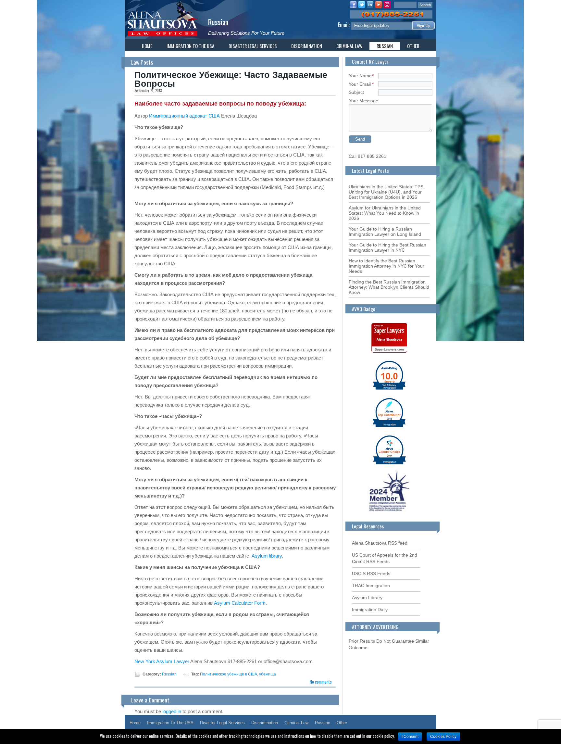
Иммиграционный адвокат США (184, 116)
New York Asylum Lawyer (162, 661)
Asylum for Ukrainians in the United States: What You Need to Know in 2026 (385, 213)
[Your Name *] (405, 75)
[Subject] (405, 92)
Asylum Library (367, 597)
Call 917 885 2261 (367, 156)
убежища (267, 674)
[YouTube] (378, 6)
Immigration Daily (370, 609)
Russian (218, 21)
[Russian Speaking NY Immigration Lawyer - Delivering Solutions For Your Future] (162, 37)
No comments (321, 681)
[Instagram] (387, 6)
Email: (344, 25)
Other (413, 46)
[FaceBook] (353, 6)
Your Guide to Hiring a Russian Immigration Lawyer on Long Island (385, 231)
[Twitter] (361, 6)
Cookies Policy (443, 736)
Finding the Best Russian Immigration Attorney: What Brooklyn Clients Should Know (389, 287)
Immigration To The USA (190, 46)
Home (147, 46)
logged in (171, 711)
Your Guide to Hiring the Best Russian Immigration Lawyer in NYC (387, 247)
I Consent (410, 736)
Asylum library (267, 556)
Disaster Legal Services (253, 46)
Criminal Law (349, 46)
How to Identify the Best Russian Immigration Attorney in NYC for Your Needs (386, 266)
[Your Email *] (405, 84)
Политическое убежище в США (228, 674)
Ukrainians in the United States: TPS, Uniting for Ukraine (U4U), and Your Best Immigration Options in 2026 (387, 192)
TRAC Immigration (371, 585)
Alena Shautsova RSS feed (379, 543)
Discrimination (306, 46)
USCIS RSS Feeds (371, 573)
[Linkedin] (370, 6)
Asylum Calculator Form (240, 603)
